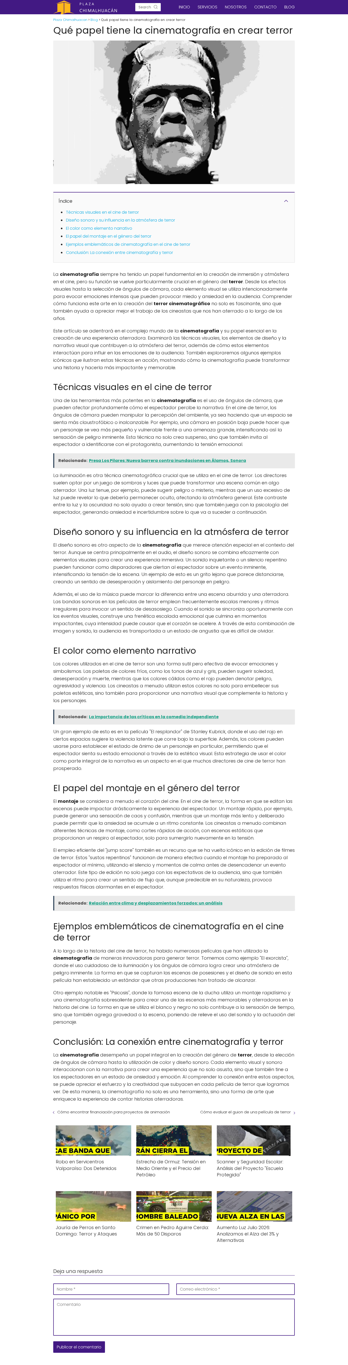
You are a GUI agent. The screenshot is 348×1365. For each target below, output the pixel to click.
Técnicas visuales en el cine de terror (102, 212)
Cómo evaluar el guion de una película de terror (245, 1112)
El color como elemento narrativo (99, 228)
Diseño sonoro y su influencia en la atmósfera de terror (120, 220)
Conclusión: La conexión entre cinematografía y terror (119, 252)
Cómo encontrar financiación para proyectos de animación (113, 1112)
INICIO (184, 7)
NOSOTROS (236, 7)
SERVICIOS (207, 7)
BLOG (289, 7)
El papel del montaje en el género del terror (108, 236)
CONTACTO (265, 7)
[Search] (156, 7)
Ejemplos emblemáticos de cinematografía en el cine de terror (128, 244)
